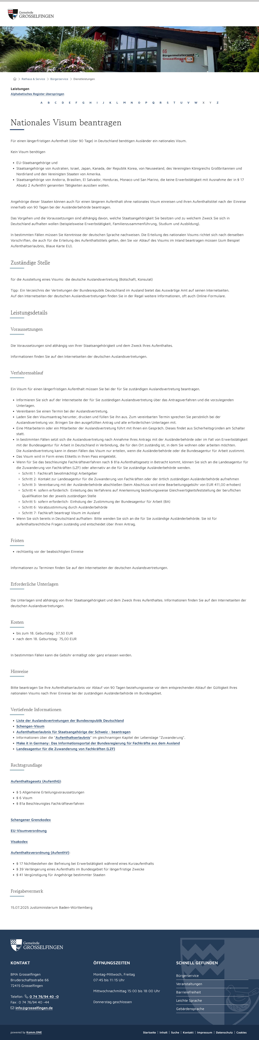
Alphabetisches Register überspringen (37, 94)
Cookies (241, 1032)
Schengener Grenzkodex (31, 820)
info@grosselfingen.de (34, 1008)
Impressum (204, 1032)
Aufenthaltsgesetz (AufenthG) (36, 781)
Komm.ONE (34, 1032)
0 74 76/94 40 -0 (44, 996)
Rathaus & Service (33, 78)
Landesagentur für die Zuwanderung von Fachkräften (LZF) (65, 749)
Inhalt (163, 1032)
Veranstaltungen (189, 984)
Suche (175, 1032)
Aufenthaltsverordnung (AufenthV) (40, 852)
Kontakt (188, 1032)
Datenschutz (224, 1032)
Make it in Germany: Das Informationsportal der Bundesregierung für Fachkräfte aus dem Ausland (98, 743)
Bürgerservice (59, 78)
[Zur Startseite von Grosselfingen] (31, 14)
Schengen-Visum (30, 726)
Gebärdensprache (190, 1009)
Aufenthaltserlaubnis (73, 737)
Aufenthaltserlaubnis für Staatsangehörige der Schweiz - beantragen (73, 732)
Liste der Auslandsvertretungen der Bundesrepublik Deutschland (70, 720)
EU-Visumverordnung (29, 831)
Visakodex (19, 842)
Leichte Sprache (189, 1000)
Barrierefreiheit (188, 992)
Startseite (14, 79)
